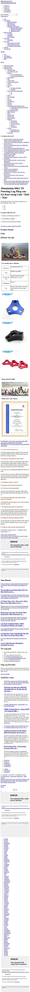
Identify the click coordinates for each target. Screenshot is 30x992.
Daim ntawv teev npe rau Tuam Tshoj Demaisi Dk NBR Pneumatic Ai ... (13, 613)
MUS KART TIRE (9, 155)
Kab (8, 79)
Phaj (5, 59)
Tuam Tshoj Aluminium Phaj (8, 534)
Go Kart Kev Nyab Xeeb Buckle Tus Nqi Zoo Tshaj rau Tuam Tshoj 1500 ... (14, 634)
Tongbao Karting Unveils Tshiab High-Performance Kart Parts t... (15, 731)
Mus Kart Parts (11, 25)
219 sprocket (14, 122)
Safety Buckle (11, 112)
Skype (2, 787)
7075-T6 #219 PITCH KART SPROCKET (15, 184)
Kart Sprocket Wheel (21, 781)
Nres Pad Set (10, 77)
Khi (8, 98)
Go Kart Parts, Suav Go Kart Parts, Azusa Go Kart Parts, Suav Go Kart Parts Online (14, 536)
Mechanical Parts (15, 31)
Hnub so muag (8, 32)
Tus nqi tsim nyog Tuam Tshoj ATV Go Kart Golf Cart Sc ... (14, 591)
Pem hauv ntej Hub (16, 88)
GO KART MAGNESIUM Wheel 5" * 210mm (16, 150)
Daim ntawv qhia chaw (16, 776)
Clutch (9, 83)
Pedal (8, 95)
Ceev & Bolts (10, 97)
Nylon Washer (14, 109)
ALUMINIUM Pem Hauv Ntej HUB (14, 153)
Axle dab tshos (11, 70)
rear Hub (13, 89)
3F (11, 92)
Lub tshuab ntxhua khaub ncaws (15, 106)
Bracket (9, 73)
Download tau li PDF (15, 226)
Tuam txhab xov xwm (13, 44)
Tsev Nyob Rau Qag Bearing (15, 91)
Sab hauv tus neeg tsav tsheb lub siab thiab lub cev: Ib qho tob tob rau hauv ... (15, 689)
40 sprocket (14, 121)
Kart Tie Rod (11, 781)
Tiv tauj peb (7, 49)
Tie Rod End (10, 101)
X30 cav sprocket (15, 124)
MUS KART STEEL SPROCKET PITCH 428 (16, 181)
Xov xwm (6, 41)
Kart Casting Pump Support (8, 782)
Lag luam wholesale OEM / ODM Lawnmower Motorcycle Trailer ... (12, 624)
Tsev (5, 19)
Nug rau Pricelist (5, 674)
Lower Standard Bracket (17, 76)
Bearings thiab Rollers (16, 28)
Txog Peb (6, 38)
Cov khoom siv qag (12, 71)
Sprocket (9, 119)
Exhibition (10, 40)
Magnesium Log (15, 131)
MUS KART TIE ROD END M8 (13, 141)
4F (11, 94)
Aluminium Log (15, 130)
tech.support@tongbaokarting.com (17, 658)
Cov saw (9, 85)
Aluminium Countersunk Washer (19, 107)
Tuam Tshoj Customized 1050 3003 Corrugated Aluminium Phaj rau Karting (14, 442)
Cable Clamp (10, 80)
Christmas (10, 35)
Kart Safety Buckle (21, 779)
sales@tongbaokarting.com (8, 3)
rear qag (9, 103)
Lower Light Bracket (16, 74)
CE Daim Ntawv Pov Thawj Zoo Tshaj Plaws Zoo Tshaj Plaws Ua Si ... (14, 602)
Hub (8, 86)
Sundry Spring (11, 118)
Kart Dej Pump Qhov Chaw (8, 779)
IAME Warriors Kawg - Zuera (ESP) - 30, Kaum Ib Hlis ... (16, 710)
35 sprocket (14, 127)
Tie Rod (9, 100)
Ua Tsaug (9, 34)
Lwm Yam (10, 133)
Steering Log (10, 115)
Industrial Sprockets (16, 29)
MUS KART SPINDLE (10, 170)
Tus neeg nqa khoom (12, 82)
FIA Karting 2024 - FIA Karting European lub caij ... (15, 747)
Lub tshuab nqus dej (12, 110)
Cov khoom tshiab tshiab (13, 46)
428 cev (13, 125)
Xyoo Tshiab (10, 37)
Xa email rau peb (5, 226)
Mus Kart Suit (11, 23)
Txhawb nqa (10, 116)
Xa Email (3, 785)
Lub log (9, 104)
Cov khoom (7, 20)
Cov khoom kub (5, 776)
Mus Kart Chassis (12, 22)
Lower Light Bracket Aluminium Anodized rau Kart (12, 644)
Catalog (6, 47)
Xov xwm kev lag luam (13, 43)
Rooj (8, 113)
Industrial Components (13, 26)
